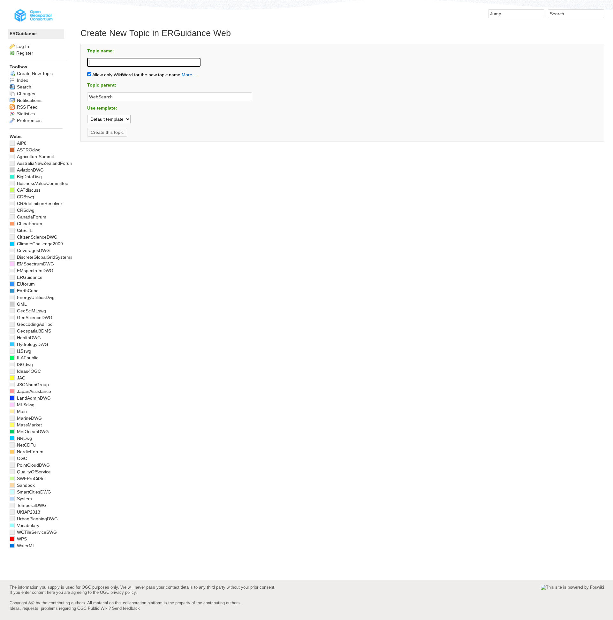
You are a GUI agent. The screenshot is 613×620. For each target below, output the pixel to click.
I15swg (23, 351)
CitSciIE (24, 230)
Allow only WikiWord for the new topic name (135, 74)
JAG (21, 377)
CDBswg (25, 196)
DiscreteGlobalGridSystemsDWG (49, 257)
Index (22, 80)
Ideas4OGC (28, 371)
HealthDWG (28, 337)
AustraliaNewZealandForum (44, 163)
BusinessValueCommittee (42, 183)
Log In (22, 46)
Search (23, 86)
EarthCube (27, 290)
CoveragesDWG (33, 250)
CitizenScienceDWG (36, 237)
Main (21, 411)
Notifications (29, 100)
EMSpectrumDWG (35, 263)
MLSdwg (25, 404)
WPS (21, 538)
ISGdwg (24, 364)
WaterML (25, 545)
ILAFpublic (27, 357)
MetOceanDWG (32, 431)
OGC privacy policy (118, 592)
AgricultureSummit (35, 156)
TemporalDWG (31, 505)
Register (24, 53)
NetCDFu (26, 445)
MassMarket (29, 424)
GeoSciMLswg (31, 310)
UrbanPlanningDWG (37, 518)
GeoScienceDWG (34, 317)
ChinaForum (29, 223)
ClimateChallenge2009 (39, 243)
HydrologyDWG (32, 344)
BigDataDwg (29, 176)
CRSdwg (25, 210)
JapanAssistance (33, 391)
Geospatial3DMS (33, 330)
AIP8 (21, 143)
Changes (25, 93)
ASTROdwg (28, 149)
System (24, 498)
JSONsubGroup (32, 384)
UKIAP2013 (28, 512)
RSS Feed (27, 107)
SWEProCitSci (30, 478)
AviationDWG (30, 169)
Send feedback (126, 608)
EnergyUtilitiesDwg (35, 297)
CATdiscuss (28, 190)
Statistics (25, 113)
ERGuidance (23, 33)
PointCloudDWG (33, 465)
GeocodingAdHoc (34, 324)
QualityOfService (33, 471)
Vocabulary (27, 525)
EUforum (25, 284)
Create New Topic (34, 73)
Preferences (29, 120)
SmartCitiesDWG (33, 491)
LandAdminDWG (33, 398)
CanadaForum (31, 216)
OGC (21, 458)
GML (21, 304)
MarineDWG (29, 418)
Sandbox (25, 485)
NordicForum (29, 451)
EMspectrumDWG (34, 270)
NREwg (24, 438)
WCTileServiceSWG (36, 532)
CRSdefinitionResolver (39, 203)
